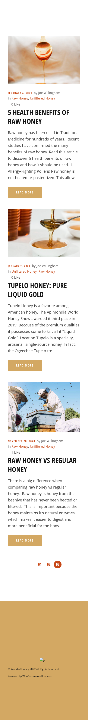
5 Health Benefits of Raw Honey (38, 116)
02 (48, 564)
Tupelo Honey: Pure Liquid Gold (37, 290)
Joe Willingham (49, 93)
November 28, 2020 (21, 441)
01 (39, 564)
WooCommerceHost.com (37, 676)
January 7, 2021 (19, 266)
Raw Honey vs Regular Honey (42, 465)
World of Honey (19, 669)
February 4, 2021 (20, 93)
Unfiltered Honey (42, 98)
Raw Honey (20, 98)
